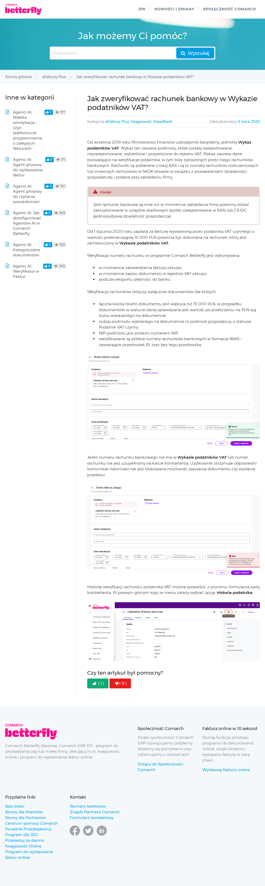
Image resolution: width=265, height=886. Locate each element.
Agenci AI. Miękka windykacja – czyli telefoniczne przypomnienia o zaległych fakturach (27, 130)
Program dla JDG (21, 834)
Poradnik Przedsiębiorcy (28, 829)
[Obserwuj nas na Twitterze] (88, 835)
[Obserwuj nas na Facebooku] (75, 835)
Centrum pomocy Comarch (31, 823)
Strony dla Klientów (24, 811)
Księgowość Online (23, 846)
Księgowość (141, 121)
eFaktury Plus (117, 121)
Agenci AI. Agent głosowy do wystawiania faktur (28, 167)
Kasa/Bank (162, 121)
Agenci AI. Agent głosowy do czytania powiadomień (27, 194)
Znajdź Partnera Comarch (95, 811)
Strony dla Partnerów (25, 817)
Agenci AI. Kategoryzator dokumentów (26, 249)
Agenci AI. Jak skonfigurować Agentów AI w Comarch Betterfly (27, 223)
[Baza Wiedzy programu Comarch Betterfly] (23, 9)
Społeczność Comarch (229, 9)
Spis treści (14, 806)
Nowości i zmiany (174, 9)
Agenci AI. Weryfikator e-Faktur (26, 271)
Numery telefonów (88, 806)
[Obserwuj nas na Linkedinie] (101, 835)
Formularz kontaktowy (92, 817)
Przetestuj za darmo (24, 840)
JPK (142, 9)
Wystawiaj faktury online (226, 769)
